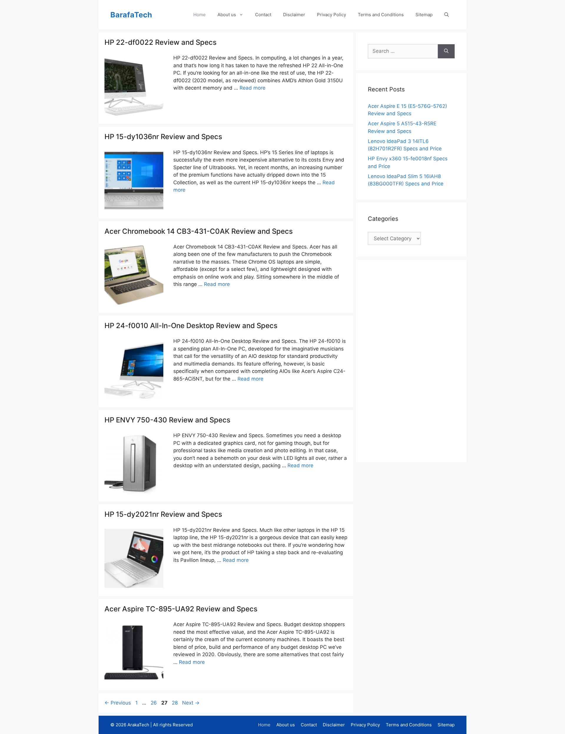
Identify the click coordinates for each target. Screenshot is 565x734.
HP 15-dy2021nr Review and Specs (163, 514)
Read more (252, 88)
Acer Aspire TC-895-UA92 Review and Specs (180, 609)
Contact (263, 14)
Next (191, 703)
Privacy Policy (331, 14)
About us (226, 14)
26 (154, 703)
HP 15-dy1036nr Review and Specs (163, 136)
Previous (117, 703)
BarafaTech (131, 14)
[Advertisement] (412, 359)
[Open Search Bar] (446, 15)
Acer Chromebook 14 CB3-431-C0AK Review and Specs (198, 231)
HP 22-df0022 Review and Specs (160, 42)
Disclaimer (294, 14)
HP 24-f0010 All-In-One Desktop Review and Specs (190, 325)
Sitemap (424, 14)
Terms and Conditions (381, 14)
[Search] (446, 51)
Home (199, 14)
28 (175, 703)
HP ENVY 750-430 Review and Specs (167, 420)
